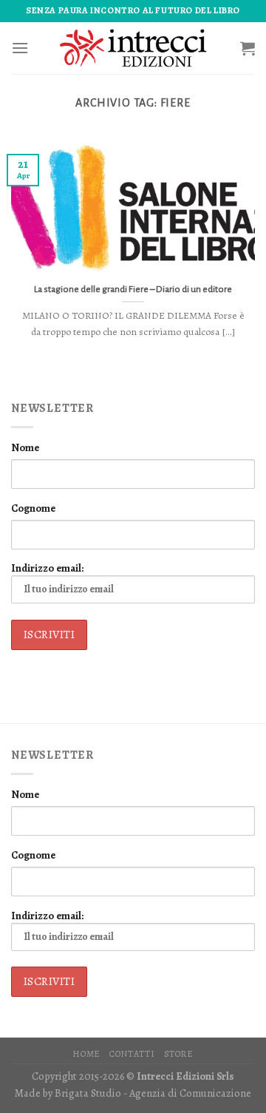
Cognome (33, 508)
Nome (25, 447)
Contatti (131, 1054)
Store (179, 1054)
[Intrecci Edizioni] (133, 48)
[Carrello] (247, 48)
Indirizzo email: (47, 568)
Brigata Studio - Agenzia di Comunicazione (153, 1093)
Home (86, 1054)
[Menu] (20, 48)
